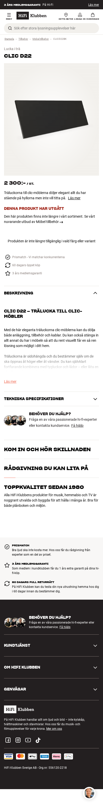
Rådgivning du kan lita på (46, 468)
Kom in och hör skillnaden (47, 449)
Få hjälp (77, 426)
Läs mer (93, 5)
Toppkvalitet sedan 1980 (44, 487)
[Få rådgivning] (89, 793)
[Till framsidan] (31, 16)
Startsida (9, 38)
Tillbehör (23, 38)
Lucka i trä (12, 49)
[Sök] (10, 28)
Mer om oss (54, 729)
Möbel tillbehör (40, 38)
